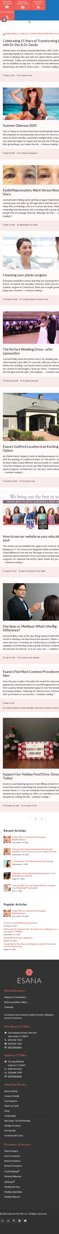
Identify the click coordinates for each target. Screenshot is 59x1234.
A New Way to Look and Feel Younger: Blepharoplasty (29, 838)
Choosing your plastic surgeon (25, 275)
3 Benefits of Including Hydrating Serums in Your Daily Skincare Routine (34, 874)
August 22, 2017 (11, 571)
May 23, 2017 (10, 703)
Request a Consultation (23, 3)
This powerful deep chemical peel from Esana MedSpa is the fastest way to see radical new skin (34, 850)
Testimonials (10, 1116)
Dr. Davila (22, 75)
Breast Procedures (13, 1166)
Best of (23, 571)
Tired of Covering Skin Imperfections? (21, 923)
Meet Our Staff (11, 1106)
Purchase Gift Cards (13, 1135)
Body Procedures (12, 1161)
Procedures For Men (50, 708)
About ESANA (10, 1091)
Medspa (36, 657)
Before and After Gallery (15, 1002)
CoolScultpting (11, 1171)
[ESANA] (29, 25)
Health (43, 571)
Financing (8, 1007)
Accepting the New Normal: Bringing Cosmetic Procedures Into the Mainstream (30, 945)
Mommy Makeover (13, 1176)
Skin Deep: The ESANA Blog (17, 1121)
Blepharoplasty (24, 225)
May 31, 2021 (10, 75)
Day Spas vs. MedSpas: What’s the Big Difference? (30, 628)
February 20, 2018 (11, 381)
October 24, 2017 (11, 481)
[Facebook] (8, 1220)
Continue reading (49, 144)
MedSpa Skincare (12, 1197)
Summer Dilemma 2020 (20, 125)
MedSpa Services (12, 1187)
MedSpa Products (12, 1125)
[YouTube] (25, 1220)
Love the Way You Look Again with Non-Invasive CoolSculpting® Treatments (33, 886)
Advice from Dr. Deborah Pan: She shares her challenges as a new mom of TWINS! (30, 930)
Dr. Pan (29, 75)
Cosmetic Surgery (28, 299)
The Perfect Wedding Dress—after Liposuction (28, 351)
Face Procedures (12, 1156)
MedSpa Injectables (13, 1192)
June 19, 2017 (10, 657)
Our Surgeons (10, 1101)
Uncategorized (32, 153)
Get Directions (15, 1047)
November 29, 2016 (12, 806)
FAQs (7, 1111)
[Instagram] (19, 1220)
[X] (2, 1220)
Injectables (30, 708)
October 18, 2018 (11, 299)
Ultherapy (9, 1182)
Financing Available (7, 3)
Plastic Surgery (11, 1151)
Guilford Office (7, 12)
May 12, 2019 (10, 225)
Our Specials (10, 1130)
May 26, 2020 (10, 153)
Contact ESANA (11, 1096)
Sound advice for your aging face (18, 937)
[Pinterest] (13, 1220)
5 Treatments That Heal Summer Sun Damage (32, 861)
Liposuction (34, 381)
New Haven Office (38, 3)
